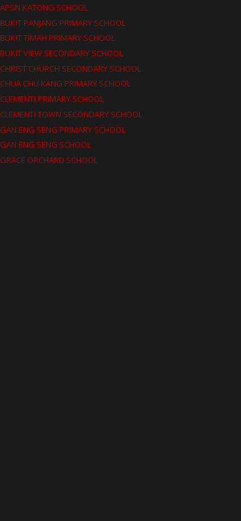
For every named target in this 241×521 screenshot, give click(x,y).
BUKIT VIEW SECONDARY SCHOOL (61, 53)
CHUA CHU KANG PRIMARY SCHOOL (65, 83)
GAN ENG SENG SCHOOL (45, 144)
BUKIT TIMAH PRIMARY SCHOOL (57, 37)
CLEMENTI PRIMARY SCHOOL (52, 98)
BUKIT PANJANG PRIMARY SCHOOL (62, 22)
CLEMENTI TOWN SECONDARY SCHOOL (71, 114)
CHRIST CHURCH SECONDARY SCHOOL (70, 68)
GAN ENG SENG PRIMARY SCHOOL (62, 129)
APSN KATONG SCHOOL (44, 7)
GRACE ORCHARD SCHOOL (49, 159)
